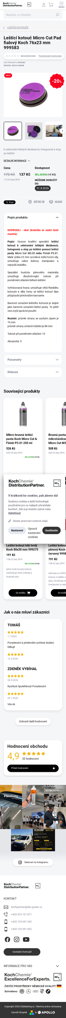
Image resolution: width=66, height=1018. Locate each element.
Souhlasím (51, 530)
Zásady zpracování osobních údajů (30, 521)
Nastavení (17, 530)
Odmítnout (14, 513)
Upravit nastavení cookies (34, 533)
